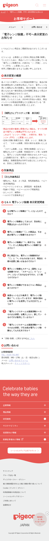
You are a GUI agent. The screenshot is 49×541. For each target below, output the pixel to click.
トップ (3, 12)
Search (37, 5)
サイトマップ (8, 471)
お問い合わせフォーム (18, 360)
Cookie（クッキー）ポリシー (14, 488)
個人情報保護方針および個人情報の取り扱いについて (22, 483)
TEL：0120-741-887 (10, 355)
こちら (32, 338)
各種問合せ (7, 505)
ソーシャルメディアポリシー (13, 496)
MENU (43, 5)
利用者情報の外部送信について (14, 492)
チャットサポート (22, 363)
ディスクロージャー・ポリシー (14, 479)
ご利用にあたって (9, 500)
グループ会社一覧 (9, 475)
